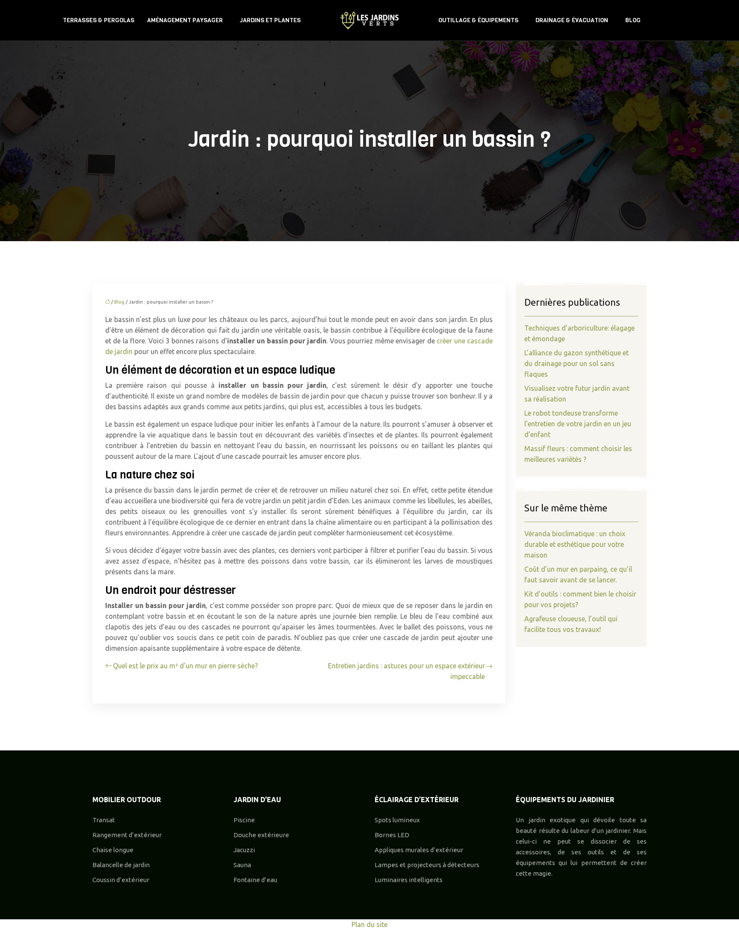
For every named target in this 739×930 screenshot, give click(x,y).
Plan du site (369, 924)
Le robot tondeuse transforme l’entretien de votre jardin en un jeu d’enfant (577, 423)
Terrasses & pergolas (98, 20)
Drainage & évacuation (571, 20)
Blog (633, 20)
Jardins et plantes (270, 20)
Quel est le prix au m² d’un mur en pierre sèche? (185, 666)
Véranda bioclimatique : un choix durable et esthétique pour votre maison (574, 544)
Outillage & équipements (478, 20)
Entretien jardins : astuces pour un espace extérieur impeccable (406, 671)
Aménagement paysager (185, 20)
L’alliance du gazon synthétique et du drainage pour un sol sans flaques (576, 363)
